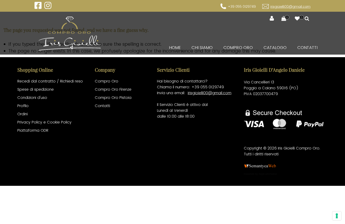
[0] (281, 19)
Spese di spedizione (35, 89)
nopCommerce (268, 174)
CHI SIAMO (202, 47)
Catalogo (275, 47)
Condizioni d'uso (32, 97)
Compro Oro (238, 47)
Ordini (22, 114)
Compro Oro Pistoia (113, 97)
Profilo (23, 105)
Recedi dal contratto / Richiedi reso (50, 81)
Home (175, 47)
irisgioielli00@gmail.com (290, 6)
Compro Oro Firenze (113, 89)
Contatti (307, 47)
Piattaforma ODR (32, 130)
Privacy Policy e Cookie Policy (44, 122)
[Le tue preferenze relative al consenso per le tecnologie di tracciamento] (336, 215)
